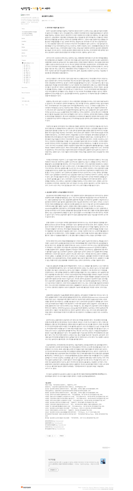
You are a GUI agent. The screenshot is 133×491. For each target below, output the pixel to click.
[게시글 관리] (55, 435)
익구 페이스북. (26, 101)
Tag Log (30, 44)
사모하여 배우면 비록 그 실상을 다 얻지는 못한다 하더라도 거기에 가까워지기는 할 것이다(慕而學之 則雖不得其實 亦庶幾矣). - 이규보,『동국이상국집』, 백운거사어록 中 (73, 464)
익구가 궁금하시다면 (27, 35)
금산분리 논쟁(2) (47, 16)
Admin (30, 53)
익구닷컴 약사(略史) (27, 33)
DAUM (98, 489)
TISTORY (26, 487)
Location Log (30, 41)
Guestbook (30, 50)
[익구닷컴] (35, 12)
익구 (83, 489)
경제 (43, 20)
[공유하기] (52, 435)
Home (30, 38)
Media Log (30, 47)
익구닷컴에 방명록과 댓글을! (29, 31)
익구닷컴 (51, 460)
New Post (30, 55)
